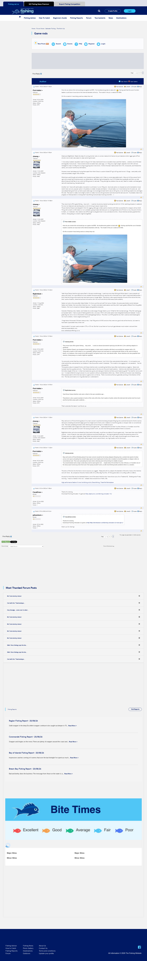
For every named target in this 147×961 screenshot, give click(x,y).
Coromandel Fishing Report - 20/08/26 (25, 737)
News (111, 18)
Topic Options (134, 81)
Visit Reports (135, 709)
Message (67, 81)
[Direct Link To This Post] (34, 86)
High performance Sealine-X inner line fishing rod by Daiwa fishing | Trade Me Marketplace (88, 482)
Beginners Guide (60, 18)
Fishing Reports (76, 18)
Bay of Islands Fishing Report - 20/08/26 (26, 753)
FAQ (80, 44)
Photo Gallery (28, 948)
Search (58, 44)
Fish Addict (37, 90)
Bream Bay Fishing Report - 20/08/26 (25, 769)
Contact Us (43, 948)
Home (33, 28)
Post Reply (36, 74)
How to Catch (10, 948)
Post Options (119, 86)
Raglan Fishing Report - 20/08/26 (23, 721)
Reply (140, 86)
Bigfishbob (37, 294)
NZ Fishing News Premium (39, 4)
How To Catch (44, 18)
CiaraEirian (37, 492)
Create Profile (112, 11)
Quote (135, 86)
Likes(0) (128, 86)
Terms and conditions (47, 951)
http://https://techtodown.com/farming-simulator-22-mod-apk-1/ (105, 522)
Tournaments (100, 18)
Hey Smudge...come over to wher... (18, 610)
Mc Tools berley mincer (14, 596)
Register (91, 44)
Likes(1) (128, 290)
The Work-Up (61, 28)
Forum (88, 18)
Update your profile (46, 953)
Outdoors (26, 953)
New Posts (42, 44)
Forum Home (40, 28)
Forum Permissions (108, 546)
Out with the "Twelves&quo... (16, 603)
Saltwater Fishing (50, 28)
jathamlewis (37, 515)
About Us (42, 945)
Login (130, 11)
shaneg (36, 156)
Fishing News (28, 945)
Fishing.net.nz (13, 4)
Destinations (121, 18)
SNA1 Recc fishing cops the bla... (17, 645)
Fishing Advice (30, 18)
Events (69, 44)
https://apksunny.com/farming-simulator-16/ (98, 494)
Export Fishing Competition (69, 4)
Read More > (72, 725)
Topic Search (124, 81)
